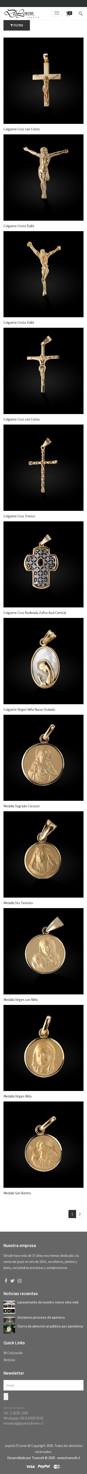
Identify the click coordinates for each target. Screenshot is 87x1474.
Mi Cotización (13, 1353)
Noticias (9, 1360)
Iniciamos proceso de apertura (41, 1317)
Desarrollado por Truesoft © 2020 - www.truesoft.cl (43, 1458)
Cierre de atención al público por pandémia (50, 1326)
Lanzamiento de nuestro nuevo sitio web (47, 1302)
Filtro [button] (18, 25)
